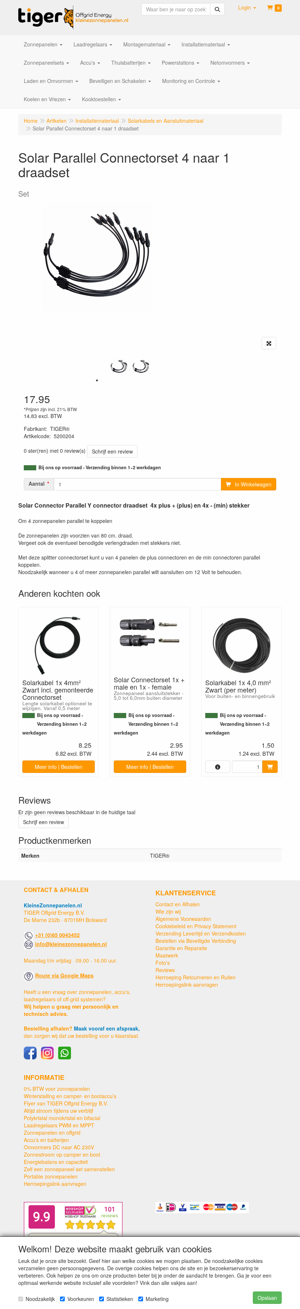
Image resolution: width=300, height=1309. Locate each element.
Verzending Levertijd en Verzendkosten (200, 933)
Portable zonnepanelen (51, 1176)
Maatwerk (166, 955)
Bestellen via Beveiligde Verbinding (195, 940)
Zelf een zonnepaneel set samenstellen (69, 1169)
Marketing (157, 1298)
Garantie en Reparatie (181, 948)
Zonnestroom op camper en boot (62, 1154)
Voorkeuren (80, 1298)
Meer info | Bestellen (58, 766)
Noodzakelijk (40, 1298)
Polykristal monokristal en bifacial (62, 1118)
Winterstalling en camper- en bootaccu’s (70, 1096)
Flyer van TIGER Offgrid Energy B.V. (66, 1103)
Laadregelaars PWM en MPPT (59, 1125)
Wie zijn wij (168, 911)
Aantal (37, 483)
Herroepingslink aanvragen (186, 984)
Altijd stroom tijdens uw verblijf (58, 1110)
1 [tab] (97, 380)
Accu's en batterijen (46, 1139)
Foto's (162, 962)
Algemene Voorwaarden (183, 918)
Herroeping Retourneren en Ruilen (195, 977)
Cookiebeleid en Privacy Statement (195, 926)
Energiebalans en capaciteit (56, 1161)
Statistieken (119, 1298)
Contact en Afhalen (177, 904)
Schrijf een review (112, 451)
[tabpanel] (118, 366)
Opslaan (267, 1297)
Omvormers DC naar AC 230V (59, 1147)
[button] (247, 7)
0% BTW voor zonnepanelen (57, 1088)
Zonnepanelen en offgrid (52, 1132)
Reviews (165, 970)
